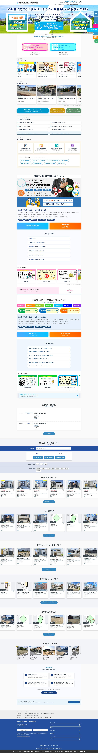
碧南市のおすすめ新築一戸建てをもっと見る (49, 570)
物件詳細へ (36, 418)
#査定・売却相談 (65, 160)
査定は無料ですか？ (32, 238)
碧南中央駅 (38, 468)
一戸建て (37, 453)
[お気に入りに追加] (13, 489)
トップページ (56, 4)
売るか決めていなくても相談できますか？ (37, 242)
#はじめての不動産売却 (54, 160)
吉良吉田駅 (57, 468)
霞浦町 (32, 713)
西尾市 (41, 464)
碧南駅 (52, 468)
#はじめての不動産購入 (25, 160)
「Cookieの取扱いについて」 (67, 751)
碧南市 (37, 464)
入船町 (26, 713)
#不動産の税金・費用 (37, 163)
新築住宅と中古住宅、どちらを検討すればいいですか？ (39, 351)
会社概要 (51, 738)
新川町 (32, 717)
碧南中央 (26, 717)
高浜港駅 (66, 468)
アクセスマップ (53, 736)
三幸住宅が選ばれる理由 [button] (49, 669)
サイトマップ (56, 745)
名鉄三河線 (27, 715)
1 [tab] (45, 34)
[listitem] (24, 489)
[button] (49, 119)
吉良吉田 (50, 717)
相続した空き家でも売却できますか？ (36, 255)
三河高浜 (46, 717)
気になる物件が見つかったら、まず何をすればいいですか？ (40, 348)
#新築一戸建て (43, 160)
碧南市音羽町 (36, 425)
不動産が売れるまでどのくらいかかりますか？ (37, 246)
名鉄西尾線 (31, 715)
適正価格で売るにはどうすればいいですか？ (37, 250)
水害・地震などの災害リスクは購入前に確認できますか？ (40, 365)
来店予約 (62, 4)
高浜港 (38, 717)
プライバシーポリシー (48, 745)
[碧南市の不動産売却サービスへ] (35, 47)
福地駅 (62, 468)
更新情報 (49, 433)
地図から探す (61, 457)
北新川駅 (48, 468)
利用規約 (41, 745)
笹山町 (29, 713)
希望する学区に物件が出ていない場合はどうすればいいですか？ (41, 362)
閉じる (83, 751)
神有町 (38, 713)
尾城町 (35, 713)
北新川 (35, 717)
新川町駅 (43, 468)
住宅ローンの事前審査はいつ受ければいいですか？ (39, 358)
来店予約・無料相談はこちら (49, 692)
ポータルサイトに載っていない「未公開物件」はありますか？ (41, 355)
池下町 (44, 713)
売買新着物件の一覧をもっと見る (49, 536)
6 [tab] (51, 34)
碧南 (29, 717)
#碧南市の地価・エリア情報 (50, 163)
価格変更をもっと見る (49, 501)
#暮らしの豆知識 (61, 163)
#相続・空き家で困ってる (25, 163)
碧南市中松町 (36, 415)
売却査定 (51, 727)
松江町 (50, 713)
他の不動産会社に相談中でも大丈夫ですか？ (37, 259)
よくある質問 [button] (49, 234)
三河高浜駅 (38, 470)
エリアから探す (49, 457)
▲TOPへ (96, 41)
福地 (41, 717)
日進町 (41, 713)
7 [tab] (52, 34)
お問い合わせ (78, 4)
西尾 (43, 717)
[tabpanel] (49, 19)
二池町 (53, 713)
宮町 (47, 713)
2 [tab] (46, 34)
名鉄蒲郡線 (36, 715)
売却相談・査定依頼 (70, 4)
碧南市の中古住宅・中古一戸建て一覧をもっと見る (49, 602)
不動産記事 (52, 733)
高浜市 (46, 464)
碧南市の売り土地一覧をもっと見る (49, 634)
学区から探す (39, 457)
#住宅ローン (35, 160)
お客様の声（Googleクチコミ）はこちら (23, 736)
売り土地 (60, 453)
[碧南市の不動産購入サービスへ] (63, 47)
